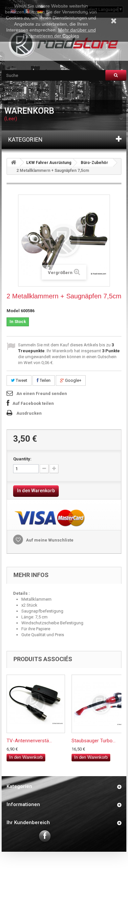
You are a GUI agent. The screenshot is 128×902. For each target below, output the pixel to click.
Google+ (72, 380)
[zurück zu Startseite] (13, 162)
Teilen (45, 380)
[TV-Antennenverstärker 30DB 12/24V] (36, 704)
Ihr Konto (40, 90)
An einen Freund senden (41, 393)
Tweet (21, 380)
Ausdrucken (29, 413)
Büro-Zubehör (94, 162)
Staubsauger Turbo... (94, 741)
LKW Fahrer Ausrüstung (48, 162)
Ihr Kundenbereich (28, 822)
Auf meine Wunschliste (49, 540)
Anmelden (13, 90)
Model (13, 310)
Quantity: (22, 458)
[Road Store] (64, 44)
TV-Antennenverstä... (29, 741)
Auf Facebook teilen (33, 403)
